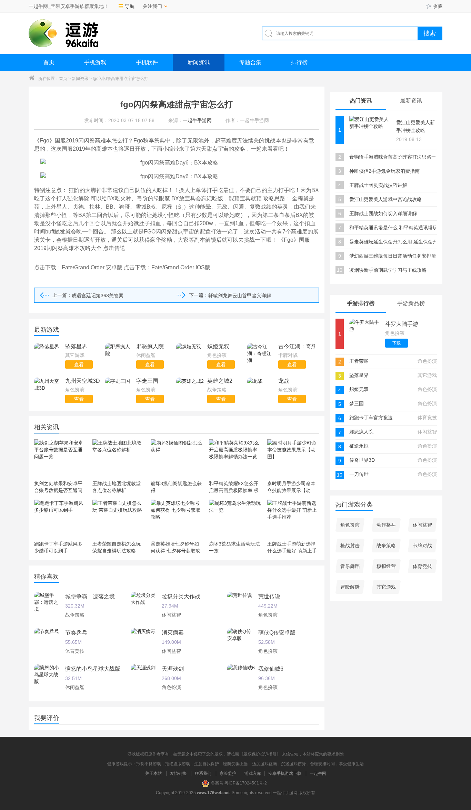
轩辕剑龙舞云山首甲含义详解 (239, 295)
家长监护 (228, 773)
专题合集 (250, 62)
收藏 (437, 6)
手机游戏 (95, 62)
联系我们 (203, 773)
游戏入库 (252, 773)
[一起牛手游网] (63, 33)
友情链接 (178, 773)
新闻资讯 (199, 62)
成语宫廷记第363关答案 (97, 295)
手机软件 (147, 62)
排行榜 (299, 62)
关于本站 (153, 773)
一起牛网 (318, 773)
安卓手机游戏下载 (284, 773)
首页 (48, 62)
